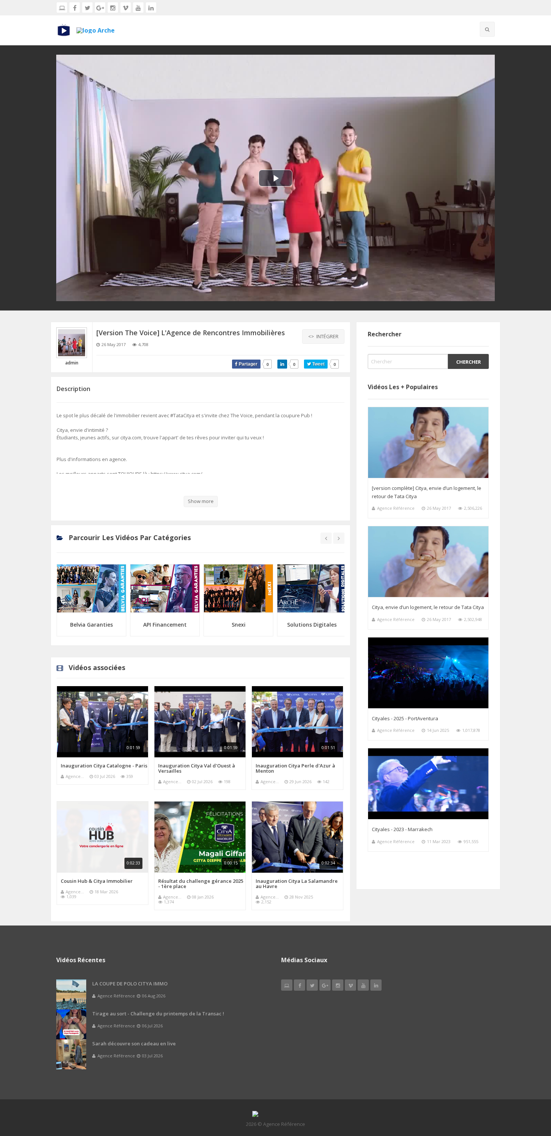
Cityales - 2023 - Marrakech (402, 829)
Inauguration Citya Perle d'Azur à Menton (295, 768)
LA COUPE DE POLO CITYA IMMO (130, 983)
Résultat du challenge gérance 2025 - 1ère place (200, 884)
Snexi (165, 624)
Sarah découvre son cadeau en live (134, 1043)
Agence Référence (396, 508)
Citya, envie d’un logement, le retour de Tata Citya (428, 607)
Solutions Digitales (238, 624)
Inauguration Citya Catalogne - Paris (104, 765)
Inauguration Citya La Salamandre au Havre (297, 884)
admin (71, 363)
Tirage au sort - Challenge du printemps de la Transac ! (158, 1013)
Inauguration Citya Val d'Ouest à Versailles (196, 768)
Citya (312, 624)
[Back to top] (526, 1089)
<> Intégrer (323, 336)
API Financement (91, 624)
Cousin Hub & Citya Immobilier (97, 881)
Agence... (75, 776)
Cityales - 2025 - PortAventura (405, 718)
